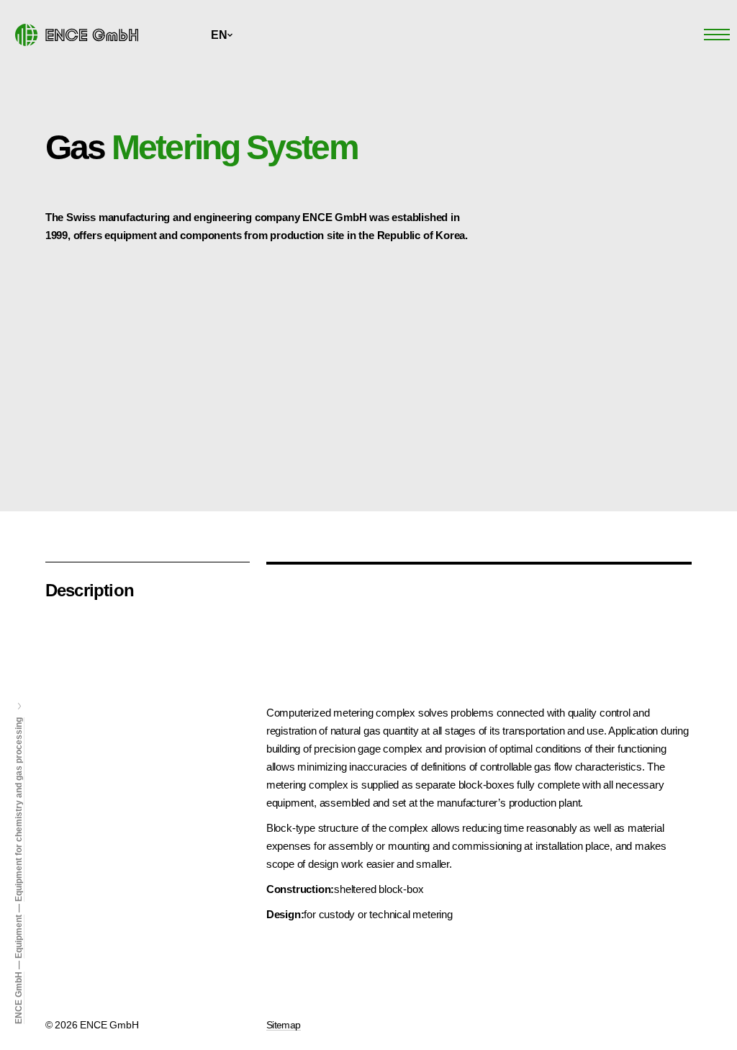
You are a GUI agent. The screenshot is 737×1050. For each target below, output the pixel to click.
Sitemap (283, 1025)
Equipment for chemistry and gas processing (19, 809)
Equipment (19, 937)
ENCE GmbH (19, 998)
